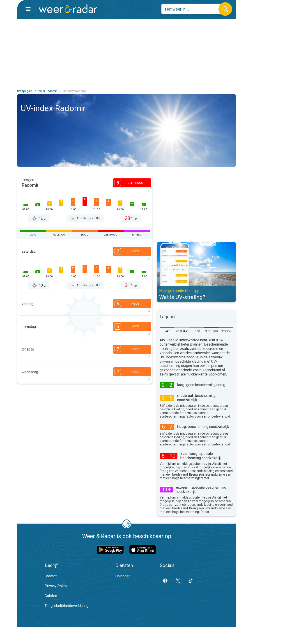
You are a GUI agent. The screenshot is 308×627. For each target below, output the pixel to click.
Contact (51, 576)
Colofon (51, 596)
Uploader (122, 576)
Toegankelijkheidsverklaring (66, 606)
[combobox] (193, 9)
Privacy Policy (56, 586)
